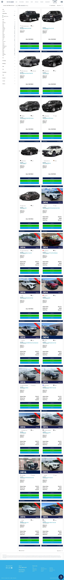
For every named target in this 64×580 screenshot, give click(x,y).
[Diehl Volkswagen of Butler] (2, 2)
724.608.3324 (37, 51)
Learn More (29, 48)
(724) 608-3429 (54, 1)
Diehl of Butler (22, 51)
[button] (39, 16)
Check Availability (29, 135)
